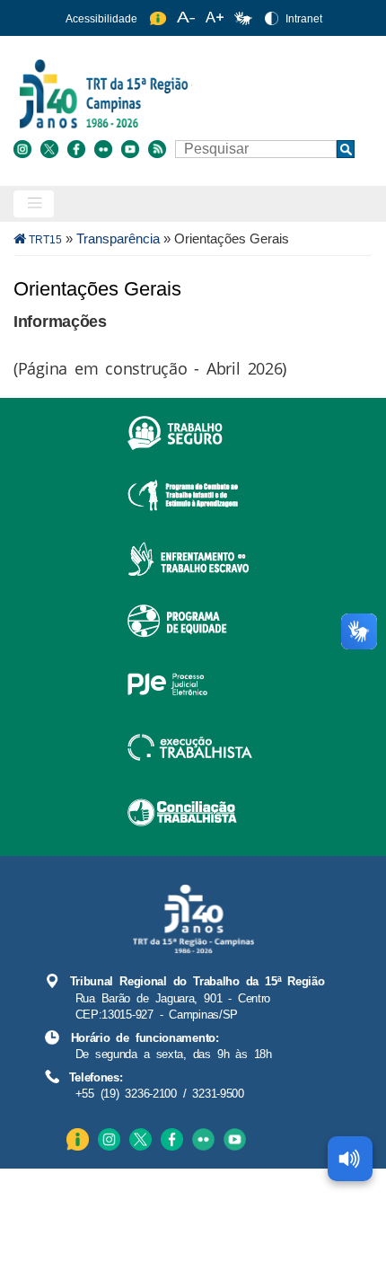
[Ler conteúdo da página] (350, 1158)
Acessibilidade (101, 19)
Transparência (118, 238)
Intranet (303, 19)
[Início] (190, 93)
